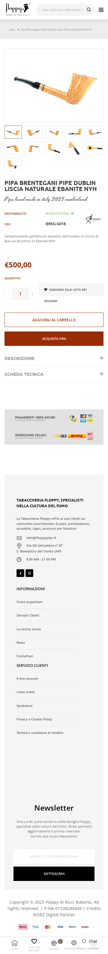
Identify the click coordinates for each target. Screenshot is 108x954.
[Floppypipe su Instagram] (29, 573)
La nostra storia (28, 629)
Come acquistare (29, 601)
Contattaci (24, 656)
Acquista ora (54, 338)
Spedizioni (24, 705)
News (20, 642)
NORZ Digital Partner (54, 914)
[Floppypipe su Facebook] (20, 573)
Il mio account (27, 678)
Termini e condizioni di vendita (39, 732)
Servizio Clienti (27, 615)
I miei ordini (25, 692)
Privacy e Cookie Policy (34, 719)
